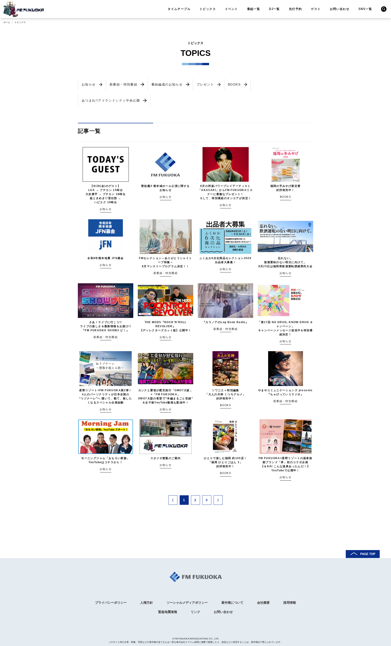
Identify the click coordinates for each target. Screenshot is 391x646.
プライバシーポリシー (111, 602)
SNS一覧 (365, 9)
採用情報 (289, 602)
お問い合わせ (339, 9)
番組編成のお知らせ (167, 84)
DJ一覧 (274, 9)
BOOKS (234, 84)
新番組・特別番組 (123, 84)
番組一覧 (253, 9)
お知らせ (89, 84)
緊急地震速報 (167, 612)
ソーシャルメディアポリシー (187, 602)
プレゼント (205, 84)
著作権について (232, 602)
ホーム (6, 22)
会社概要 (263, 602)
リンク (195, 612)
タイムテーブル (179, 9)
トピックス (208, 9)
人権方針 (146, 602)
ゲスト (316, 9)
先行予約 (295, 9)
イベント (231, 9)
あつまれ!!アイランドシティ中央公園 (111, 100)
